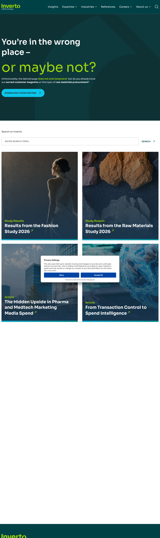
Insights (53, 6)
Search (146, 141)
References (108, 6)
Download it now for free (20, 93)
